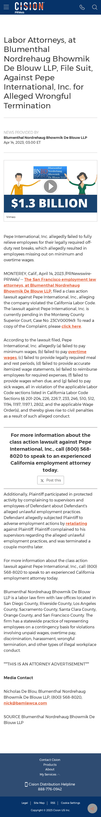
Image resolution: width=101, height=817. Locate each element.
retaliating (76, 523)
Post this (53, 480)
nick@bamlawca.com (25, 703)
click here (71, 326)
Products (50, 764)
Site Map (39, 803)
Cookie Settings (70, 803)
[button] (50, 186)
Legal (25, 803)
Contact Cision (49, 760)
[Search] (94, 7)
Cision (57, 810)
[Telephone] (82, 7)
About (49, 769)
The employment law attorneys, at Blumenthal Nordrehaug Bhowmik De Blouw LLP (50, 285)
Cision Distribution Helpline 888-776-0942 (51, 786)
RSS (52, 803)
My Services (48, 774)
